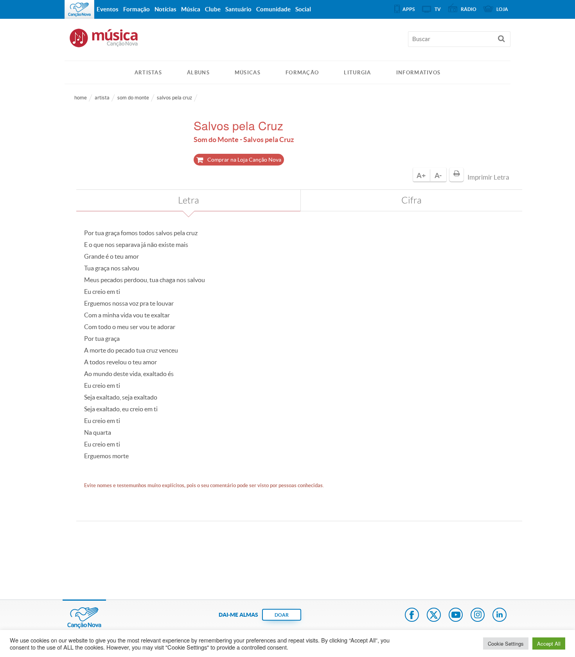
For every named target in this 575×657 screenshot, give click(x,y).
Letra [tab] (188, 200)
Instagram (477, 615)
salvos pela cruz (174, 98)
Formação (302, 73)
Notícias (165, 9)
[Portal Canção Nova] (79, 9)
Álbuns (198, 73)
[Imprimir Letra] (456, 174)
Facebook (412, 615)
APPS (408, 9)
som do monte (133, 98)
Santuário (238, 9)
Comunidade (273, 9)
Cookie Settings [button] (506, 643)
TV (438, 9)
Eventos (108, 9)
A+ (421, 175)
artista (102, 98)
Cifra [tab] (411, 200)
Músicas (248, 73)
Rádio (468, 9)
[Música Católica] (287, 41)
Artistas (148, 73)
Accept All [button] (549, 643)
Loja (502, 9)
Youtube (455, 615)
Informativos (418, 73)
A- (438, 175)
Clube (213, 9)
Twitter (434, 615)
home (80, 98)
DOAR (282, 614)
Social (303, 9)
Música (190, 9)
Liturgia (357, 73)
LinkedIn (499, 615)
